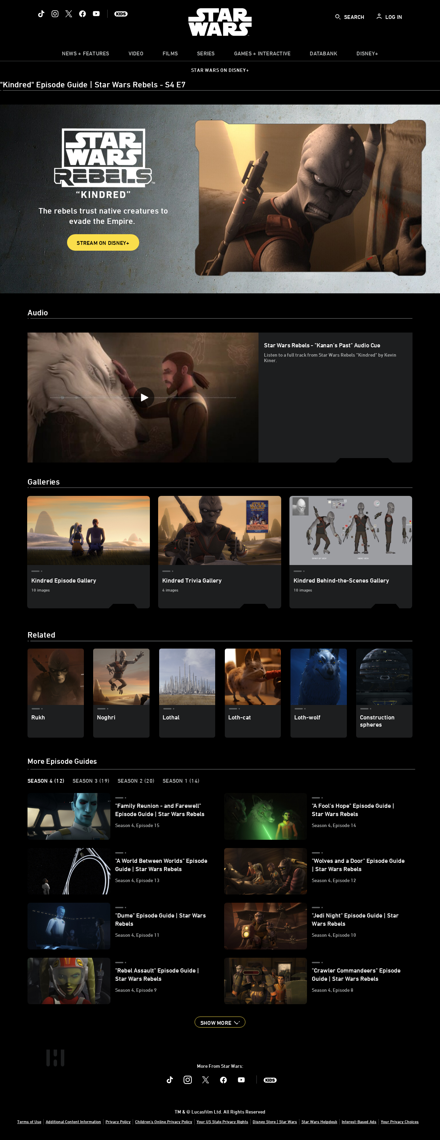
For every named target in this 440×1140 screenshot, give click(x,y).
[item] (85, 55)
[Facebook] (82, 13)
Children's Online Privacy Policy (163, 1121)
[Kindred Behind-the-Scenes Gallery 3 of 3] (350, 530)
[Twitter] (68, 13)
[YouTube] (96, 13)
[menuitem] (136, 55)
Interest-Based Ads (359, 1121)
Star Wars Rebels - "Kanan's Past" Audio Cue (322, 344)
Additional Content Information (73, 1121)
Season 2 (136, 781)
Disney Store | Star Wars (275, 1121)
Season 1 (181, 781)
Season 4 (46, 781)
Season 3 (91, 781)
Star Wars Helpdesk (319, 1121)
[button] (220, 1022)
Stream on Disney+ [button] (103, 243)
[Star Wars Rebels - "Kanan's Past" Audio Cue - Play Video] (144, 397)
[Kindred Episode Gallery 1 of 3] (88, 530)
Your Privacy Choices (400, 1121)
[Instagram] (55, 13)
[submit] (337, 17)
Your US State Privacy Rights (222, 1121)
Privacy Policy (118, 1121)
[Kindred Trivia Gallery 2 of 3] (219, 530)
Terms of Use (29, 1121)
